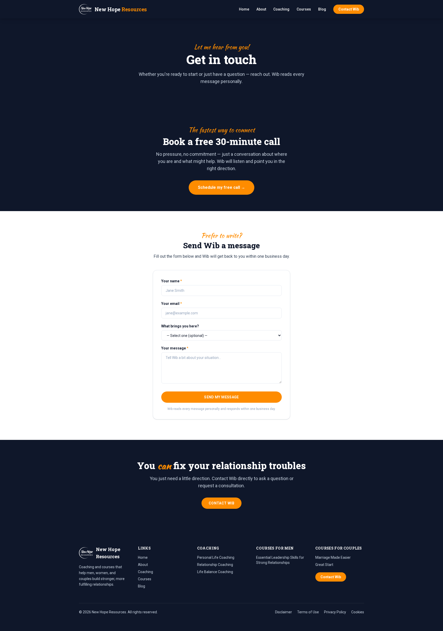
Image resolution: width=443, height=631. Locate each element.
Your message (174, 348)
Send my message (221, 397)
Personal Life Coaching (215, 557)
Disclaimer (283, 612)
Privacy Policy (335, 612)
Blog (322, 9)
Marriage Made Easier (333, 557)
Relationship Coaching (215, 565)
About (261, 9)
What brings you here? (180, 326)
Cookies (357, 612)
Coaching (281, 9)
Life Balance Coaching (215, 572)
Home (244, 9)
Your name (171, 281)
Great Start (324, 565)
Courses (304, 9)
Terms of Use (308, 612)
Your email (171, 304)
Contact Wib (348, 9)
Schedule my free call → (221, 187)
